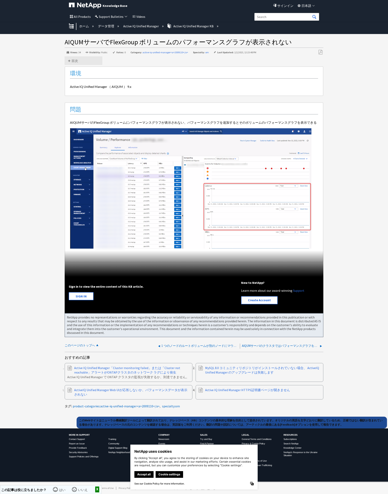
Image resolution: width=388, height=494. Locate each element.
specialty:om (171, 406)
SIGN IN (81, 296)
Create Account (259, 300)
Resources (290, 435)
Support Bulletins (111, 17)
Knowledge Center (293, 448)
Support (298, 291)
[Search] (314, 17)
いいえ (83, 489)
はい (62, 489)
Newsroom (163, 439)
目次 (75, 61)
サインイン (285, 6)
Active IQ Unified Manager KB (193, 26)
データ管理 (106, 26)
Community (113, 443)
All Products (82, 17)
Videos (140, 17)
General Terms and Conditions (257, 439)
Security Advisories (78, 452)
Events (161, 443)
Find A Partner (207, 443)
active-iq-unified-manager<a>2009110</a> (165, 52)
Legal (245, 435)
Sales (203, 435)
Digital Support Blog (117, 448)
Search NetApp (291, 443)
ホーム (84, 26)
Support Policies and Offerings (84, 456)
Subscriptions (290, 439)
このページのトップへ (80, 345)
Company (164, 435)
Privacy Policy (126, 488)
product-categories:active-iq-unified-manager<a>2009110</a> (116, 406)
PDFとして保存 (320, 52)
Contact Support (77, 439)
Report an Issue (77, 443)
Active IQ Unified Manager (141, 26)
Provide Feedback (78, 448)
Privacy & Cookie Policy (253, 443)
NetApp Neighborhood (119, 452)
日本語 (306, 6)
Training (112, 439)
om (207, 52)
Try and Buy (206, 439)
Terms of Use (107, 488)
